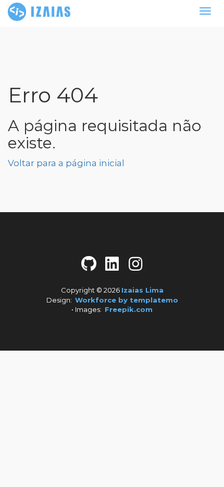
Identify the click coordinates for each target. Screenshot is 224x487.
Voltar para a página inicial (66, 163)
